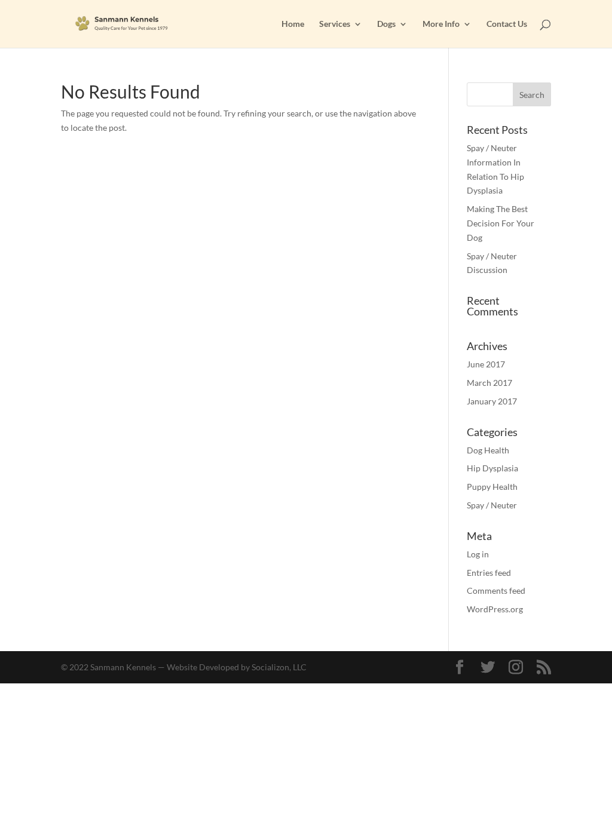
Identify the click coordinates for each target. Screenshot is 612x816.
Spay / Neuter (492, 505)
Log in (478, 554)
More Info (441, 24)
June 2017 (486, 364)
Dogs (386, 24)
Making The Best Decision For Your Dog (500, 223)
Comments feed (496, 590)
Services (334, 24)
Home (292, 24)
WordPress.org (495, 609)
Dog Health (488, 450)
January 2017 (492, 401)
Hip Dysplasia (492, 468)
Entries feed (489, 572)
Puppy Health (492, 486)
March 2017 (489, 383)
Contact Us (506, 24)
